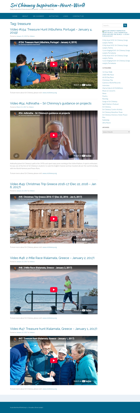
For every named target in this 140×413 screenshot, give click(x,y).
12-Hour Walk (107, 72)
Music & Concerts (108, 91)
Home (15, 16)
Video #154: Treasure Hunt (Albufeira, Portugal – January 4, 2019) (51, 31)
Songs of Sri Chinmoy (109, 101)
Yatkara (32, 36)
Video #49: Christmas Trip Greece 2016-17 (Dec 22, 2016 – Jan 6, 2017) (53, 185)
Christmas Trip (107, 80)
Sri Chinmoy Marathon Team (112, 112)
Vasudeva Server (34, 407)
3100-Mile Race (108, 75)
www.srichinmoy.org (50, 93)
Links (65, 16)
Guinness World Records (111, 83)
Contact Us (78, 16)
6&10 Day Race (108, 77)
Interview (105, 85)
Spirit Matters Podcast (110, 104)
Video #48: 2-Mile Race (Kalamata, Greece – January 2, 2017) (52, 258)
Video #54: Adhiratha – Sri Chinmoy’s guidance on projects (50, 103)
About (25, 16)
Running (105, 99)
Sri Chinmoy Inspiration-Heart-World (47, 5)
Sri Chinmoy (38, 16)
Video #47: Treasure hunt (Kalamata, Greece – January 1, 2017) (53, 329)
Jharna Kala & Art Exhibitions (112, 88)
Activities (53, 16)
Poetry (104, 96)
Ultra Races (106, 123)
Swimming (105, 120)
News (104, 93)
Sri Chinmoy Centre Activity (112, 109)
